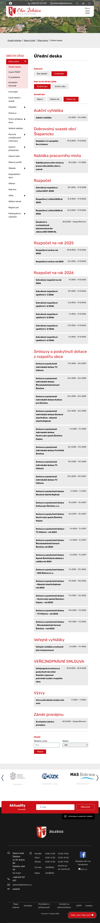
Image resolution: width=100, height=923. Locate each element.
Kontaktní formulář (13, 84)
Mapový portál (15, 162)
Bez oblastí (42, 73)
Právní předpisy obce (16, 120)
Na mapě (17, 873)
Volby (11, 195)
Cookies (88, 905)
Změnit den (42, 86)
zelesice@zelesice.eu (22, 885)
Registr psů (14, 207)
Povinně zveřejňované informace (15, 137)
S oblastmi (59, 73)
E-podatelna (14, 77)
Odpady (12, 168)
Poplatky (12, 107)
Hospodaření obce (14, 176)
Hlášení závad (15, 201)
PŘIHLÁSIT (85, 807)
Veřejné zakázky (16, 128)
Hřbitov (12, 183)
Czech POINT (14, 72)
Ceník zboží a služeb (14, 99)
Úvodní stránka (14, 40)
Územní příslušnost (14, 148)
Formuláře (13, 92)
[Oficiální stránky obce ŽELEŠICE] (17, 11)
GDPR (78, 905)
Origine (52, 914)
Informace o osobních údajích (80, 816)
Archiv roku (60, 86)
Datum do (71, 99)
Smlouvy (12, 113)
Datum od (54, 99)
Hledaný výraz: (40, 741)
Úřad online (42, 40)
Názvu (40, 99)
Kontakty (28, 905)
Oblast (65, 741)
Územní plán (14, 156)
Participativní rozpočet (15, 215)
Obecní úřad (29, 40)
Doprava (12, 189)
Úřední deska (15, 67)
